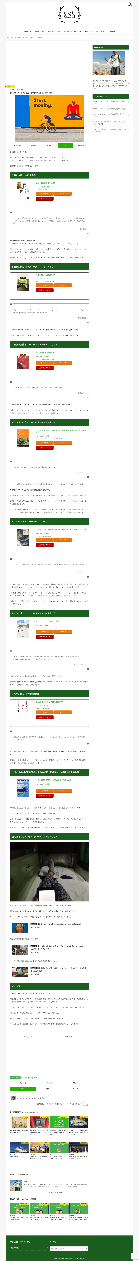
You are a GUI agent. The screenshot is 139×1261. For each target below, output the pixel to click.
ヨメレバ (45, 187)
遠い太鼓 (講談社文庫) (44, 183)
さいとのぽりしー (101, 31)
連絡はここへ (88, 31)
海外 (36, 1077)
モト (25, 1181)
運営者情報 (112, 31)
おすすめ (25, 1077)
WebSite (53, 1192)
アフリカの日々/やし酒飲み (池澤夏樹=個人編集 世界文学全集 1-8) (61, 431)
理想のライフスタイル (54, 31)
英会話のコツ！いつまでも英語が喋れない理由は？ (109, 102)
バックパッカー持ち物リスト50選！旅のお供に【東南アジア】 (109, 123)
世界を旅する (27, 31)
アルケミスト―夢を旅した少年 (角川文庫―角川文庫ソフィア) (60, 529)
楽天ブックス (43, 198)
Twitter (61, 1192)
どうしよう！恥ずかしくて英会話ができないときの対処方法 (109, 130)
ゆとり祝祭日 (68, 1258)
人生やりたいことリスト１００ (72, 31)
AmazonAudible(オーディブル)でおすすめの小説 (109, 109)
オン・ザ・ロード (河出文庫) (47, 621)
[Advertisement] (49, 65)
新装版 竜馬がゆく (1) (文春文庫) (48, 701)
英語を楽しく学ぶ (39, 31)
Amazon (44, 193)
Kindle (62, 193)
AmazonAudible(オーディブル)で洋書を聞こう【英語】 (108, 115)
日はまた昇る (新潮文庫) (45, 352)
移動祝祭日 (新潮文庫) (44, 275)
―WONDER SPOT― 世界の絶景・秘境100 (52, 780)
